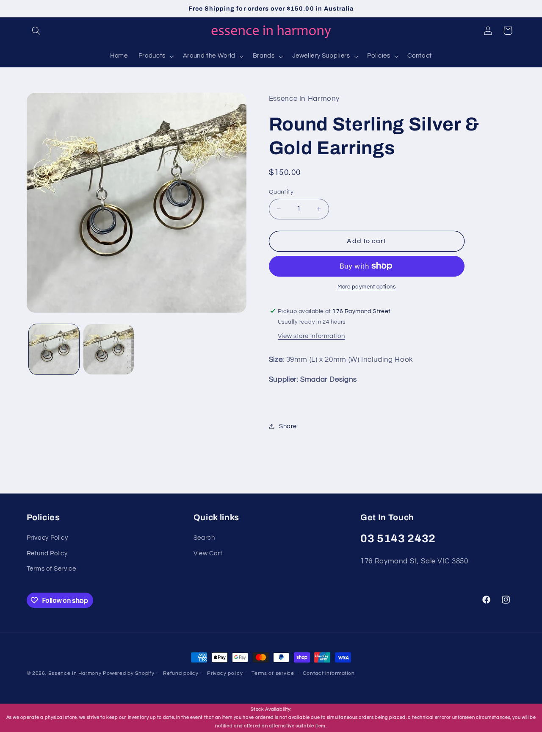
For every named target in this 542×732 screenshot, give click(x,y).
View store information (311, 336)
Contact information (328, 673)
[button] (36, 30)
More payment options (366, 287)
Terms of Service (51, 569)
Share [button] (288, 426)
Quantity (281, 191)
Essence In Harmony (74, 673)
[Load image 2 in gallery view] (108, 349)
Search (204, 538)
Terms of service (273, 673)
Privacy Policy (47, 538)
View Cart (208, 553)
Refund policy (181, 673)
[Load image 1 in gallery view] (54, 349)
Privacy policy (225, 673)
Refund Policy (47, 553)
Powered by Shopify (128, 673)
